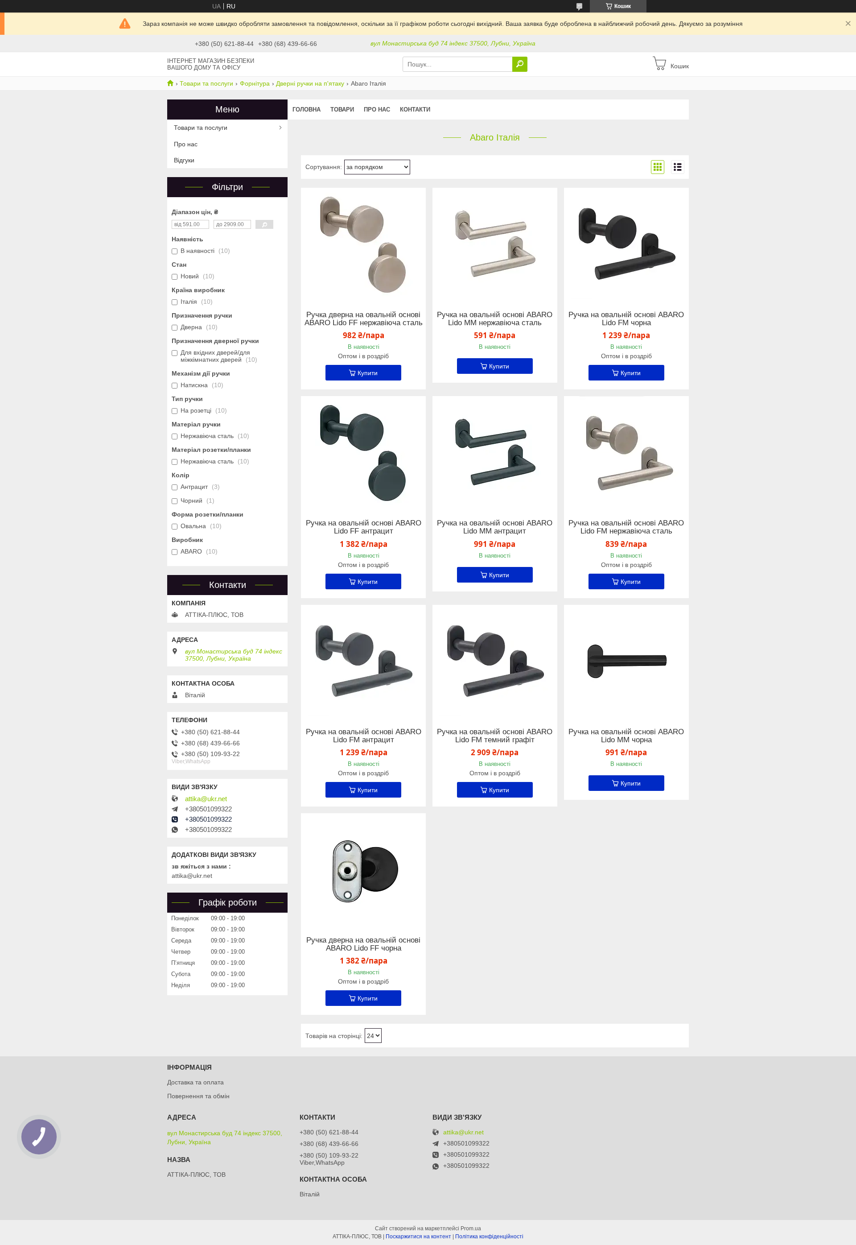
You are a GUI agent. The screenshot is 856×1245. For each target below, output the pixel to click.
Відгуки (184, 160)
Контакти (415, 109)
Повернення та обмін (198, 1096)
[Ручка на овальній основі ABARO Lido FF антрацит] (363, 452)
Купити (368, 372)
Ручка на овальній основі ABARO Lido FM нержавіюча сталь (626, 527)
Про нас (377, 109)
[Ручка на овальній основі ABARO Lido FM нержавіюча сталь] (626, 452)
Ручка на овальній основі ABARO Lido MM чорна (626, 736)
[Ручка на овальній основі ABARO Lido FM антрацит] (363, 660)
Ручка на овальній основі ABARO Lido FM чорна (626, 319)
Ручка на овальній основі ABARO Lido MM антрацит (494, 527)
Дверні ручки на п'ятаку (310, 83)
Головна (306, 109)
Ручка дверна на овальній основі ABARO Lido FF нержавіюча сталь (364, 319)
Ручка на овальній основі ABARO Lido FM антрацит (363, 736)
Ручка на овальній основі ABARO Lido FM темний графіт (494, 736)
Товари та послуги (206, 83)
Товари (342, 109)
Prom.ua (471, 1228)
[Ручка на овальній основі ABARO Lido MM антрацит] (494, 452)
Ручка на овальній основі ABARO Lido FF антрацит (363, 527)
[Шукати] (519, 64)
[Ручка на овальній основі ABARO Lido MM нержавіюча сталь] (494, 243)
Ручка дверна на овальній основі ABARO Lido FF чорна (363, 944)
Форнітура (255, 83)
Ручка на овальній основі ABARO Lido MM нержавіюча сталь (494, 319)
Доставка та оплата (195, 1082)
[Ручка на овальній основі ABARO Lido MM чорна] (626, 660)
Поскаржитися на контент (418, 1236)
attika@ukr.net (206, 798)
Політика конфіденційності (489, 1236)
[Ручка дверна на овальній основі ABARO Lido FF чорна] (363, 869)
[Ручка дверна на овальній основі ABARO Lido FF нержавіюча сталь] (363, 243)
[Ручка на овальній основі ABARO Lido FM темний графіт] (494, 660)
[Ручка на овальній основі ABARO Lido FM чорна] (626, 243)
